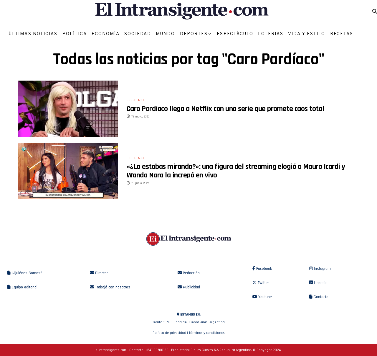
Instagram (322, 268)
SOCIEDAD (137, 33)
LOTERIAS (270, 33)
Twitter (263, 282)
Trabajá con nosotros (112, 287)
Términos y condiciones (207, 333)
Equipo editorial (24, 287)
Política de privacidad (169, 333)
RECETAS (341, 33)
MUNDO (165, 33)
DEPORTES (194, 33)
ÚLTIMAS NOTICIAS (33, 33)
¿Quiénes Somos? (26, 273)
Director (101, 273)
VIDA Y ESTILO (306, 33)
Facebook (263, 268)
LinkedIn (320, 282)
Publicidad (191, 287)
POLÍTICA (74, 33)
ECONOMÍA (106, 33)
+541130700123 (156, 350)
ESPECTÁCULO (235, 33)
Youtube (264, 297)
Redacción (191, 273)
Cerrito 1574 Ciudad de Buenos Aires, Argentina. (189, 318)
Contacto (320, 297)
